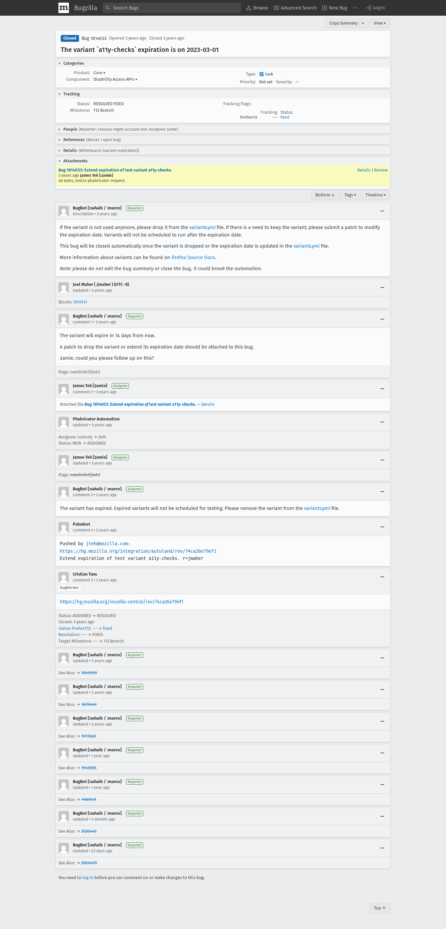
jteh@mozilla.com (107, 543)
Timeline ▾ (376, 194)
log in (87, 877)
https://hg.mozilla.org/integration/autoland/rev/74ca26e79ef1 (138, 551)
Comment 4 (83, 530)
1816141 (80, 302)
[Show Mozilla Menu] (63, 8)
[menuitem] (257, 8)
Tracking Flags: (237, 103)
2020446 (89, 831)
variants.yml (202, 227)
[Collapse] (382, 211)
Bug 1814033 (94, 38)
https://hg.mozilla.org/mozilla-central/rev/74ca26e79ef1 (121, 602)
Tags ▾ (350, 194)
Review (381, 170)
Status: (83, 103)
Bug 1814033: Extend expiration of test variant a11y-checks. (115, 170)
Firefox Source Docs (193, 257)
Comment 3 (83, 495)
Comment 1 (82, 322)
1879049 (89, 704)
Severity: (284, 81)
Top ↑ (380, 907)
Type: (251, 74)
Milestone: (80, 110)
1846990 (89, 672)
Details (364, 170)
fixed (284, 117)
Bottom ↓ (325, 194)
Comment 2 (83, 392)
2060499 (89, 862)
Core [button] (99, 72)
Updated (80, 290)
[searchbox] (172, 8)
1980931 (88, 799)
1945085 (88, 767)
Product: (82, 72)
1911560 (88, 736)
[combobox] (172, 8)
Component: (78, 79)
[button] (375, 8)
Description (83, 214)
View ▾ (380, 23)
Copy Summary (343, 23)
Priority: (248, 81)
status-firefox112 (74, 628)
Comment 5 (83, 580)
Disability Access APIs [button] (115, 79)
